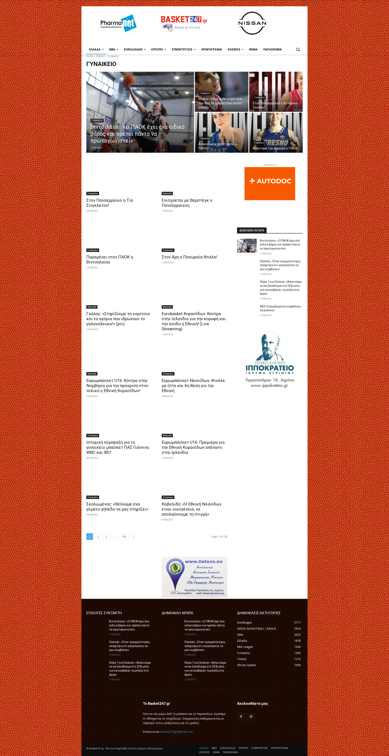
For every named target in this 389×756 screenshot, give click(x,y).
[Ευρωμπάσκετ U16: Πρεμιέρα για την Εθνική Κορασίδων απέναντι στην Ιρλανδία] (194, 420)
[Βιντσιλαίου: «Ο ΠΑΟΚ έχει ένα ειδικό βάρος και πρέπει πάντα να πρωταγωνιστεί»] (140, 112)
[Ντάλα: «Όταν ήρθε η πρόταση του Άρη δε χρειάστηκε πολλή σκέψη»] (221, 92)
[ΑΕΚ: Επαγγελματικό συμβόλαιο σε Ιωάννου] (247, 311)
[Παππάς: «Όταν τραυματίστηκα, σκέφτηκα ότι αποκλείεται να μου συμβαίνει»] (247, 266)
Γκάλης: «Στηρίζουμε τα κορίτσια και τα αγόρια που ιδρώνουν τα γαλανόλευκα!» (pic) (118, 318)
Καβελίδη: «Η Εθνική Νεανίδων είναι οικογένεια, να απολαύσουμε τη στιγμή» (191, 509)
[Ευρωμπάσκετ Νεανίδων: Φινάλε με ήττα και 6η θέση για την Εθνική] (194, 359)
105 (124, 536)
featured (167, 193)
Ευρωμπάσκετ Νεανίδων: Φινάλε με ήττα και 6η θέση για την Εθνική (193, 385)
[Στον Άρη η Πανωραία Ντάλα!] (194, 235)
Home (89, 56)
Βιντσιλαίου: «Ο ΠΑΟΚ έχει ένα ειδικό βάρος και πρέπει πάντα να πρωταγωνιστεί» (280, 244)
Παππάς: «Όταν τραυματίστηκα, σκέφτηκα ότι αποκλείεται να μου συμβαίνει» (280, 265)
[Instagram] (251, 717)
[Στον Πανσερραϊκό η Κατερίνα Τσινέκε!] (276, 92)
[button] (298, 49)
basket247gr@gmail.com (176, 732)
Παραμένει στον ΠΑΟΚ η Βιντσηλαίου (109, 259)
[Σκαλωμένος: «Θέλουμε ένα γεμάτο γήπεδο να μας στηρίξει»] (119, 482)
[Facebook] (241, 717)
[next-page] (133, 536)
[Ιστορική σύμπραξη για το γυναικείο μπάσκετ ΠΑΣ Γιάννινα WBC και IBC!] (119, 420)
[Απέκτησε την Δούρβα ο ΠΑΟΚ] (276, 133)
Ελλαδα (100, 56)
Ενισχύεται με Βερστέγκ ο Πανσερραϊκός (187, 203)
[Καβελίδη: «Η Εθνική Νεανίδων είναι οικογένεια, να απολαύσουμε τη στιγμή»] (194, 482)
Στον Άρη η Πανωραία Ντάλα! (189, 257)
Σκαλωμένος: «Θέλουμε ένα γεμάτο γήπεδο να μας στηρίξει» (117, 507)
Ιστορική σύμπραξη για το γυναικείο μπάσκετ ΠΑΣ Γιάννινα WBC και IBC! (117, 447)
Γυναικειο (97, 120)
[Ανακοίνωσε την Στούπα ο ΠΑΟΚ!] (221, 133)
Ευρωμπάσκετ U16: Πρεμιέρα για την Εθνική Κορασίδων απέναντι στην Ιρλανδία (193, 447)
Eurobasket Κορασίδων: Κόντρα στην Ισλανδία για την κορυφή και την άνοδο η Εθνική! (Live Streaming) (194, 321)
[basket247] (183, 24)
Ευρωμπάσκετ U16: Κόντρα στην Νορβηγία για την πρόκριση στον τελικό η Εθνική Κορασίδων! (117, 385)
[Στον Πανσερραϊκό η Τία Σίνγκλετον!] (119, 178)
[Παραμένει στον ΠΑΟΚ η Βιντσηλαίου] (119, 235)
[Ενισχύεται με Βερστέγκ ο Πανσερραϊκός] (194, 178)
